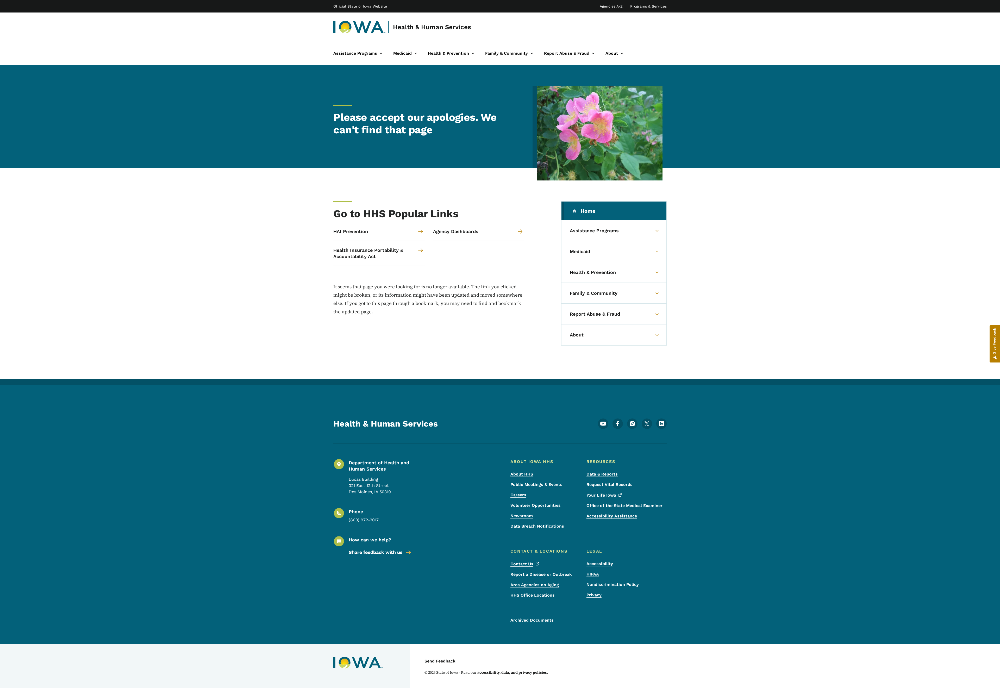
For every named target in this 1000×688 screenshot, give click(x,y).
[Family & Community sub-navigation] (532, 53)
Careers (518, 494)
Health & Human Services (432, 27)
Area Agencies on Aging (534, 584)
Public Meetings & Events (536, 484)
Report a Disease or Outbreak (541, 574)
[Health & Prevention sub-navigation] (473, 53)
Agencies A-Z (611, 6)
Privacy (594, 594)
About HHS (521, 474)
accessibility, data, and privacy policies (512, 672)
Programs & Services (648, 6)
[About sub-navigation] (622, 53)
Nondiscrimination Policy (612, 584)
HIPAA (592, 574)
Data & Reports (602, 474)
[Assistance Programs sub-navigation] (381, 53)
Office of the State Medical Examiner (624, 505)
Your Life (601, 495)
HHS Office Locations (532, 595)
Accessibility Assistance (611, 516)
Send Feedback (439, 661)
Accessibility (599, 563)
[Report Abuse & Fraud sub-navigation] (593, 53)
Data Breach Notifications (537, 526)
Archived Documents (532, 620)
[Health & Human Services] (359, 27)
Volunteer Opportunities (535, 505)
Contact (521, 563)
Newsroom (521, 515)
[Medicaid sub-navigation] (416, 53)
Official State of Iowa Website (360, 6)
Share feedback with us (376, 552)
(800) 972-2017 (364, 519)
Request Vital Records (609, 484)
